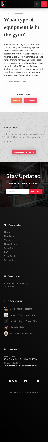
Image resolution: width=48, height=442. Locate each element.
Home (7, 232)
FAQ (6, 252)
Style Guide (10, 256)
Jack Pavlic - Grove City (22, 315)
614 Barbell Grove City (16, 283)
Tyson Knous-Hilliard (21, 333)
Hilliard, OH (9, 356)
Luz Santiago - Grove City (23, 321)
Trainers (8, 240)
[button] (37, 4)
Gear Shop (9, 248)
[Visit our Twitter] (12, 381)
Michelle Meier (17, 327)
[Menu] (44, 4)
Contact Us (10, 260)
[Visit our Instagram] (16, 381)
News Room (10, 244)
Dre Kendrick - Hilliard (21, 308)
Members (9, 236)
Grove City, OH (11, 363)
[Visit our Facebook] (9, 381)
